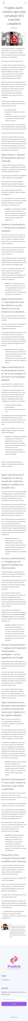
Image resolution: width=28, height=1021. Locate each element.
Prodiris (15, 1017)
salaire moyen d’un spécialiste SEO (12, 65)
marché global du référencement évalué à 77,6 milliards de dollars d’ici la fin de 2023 (12, 72)
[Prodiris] (3, 3)
